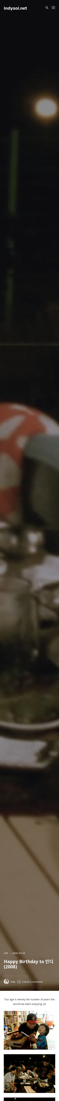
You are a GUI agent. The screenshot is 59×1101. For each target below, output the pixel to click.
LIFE (6, 953)
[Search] (47, 8)
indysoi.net (15, 8)
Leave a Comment (32, 981)
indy (13, 981)
